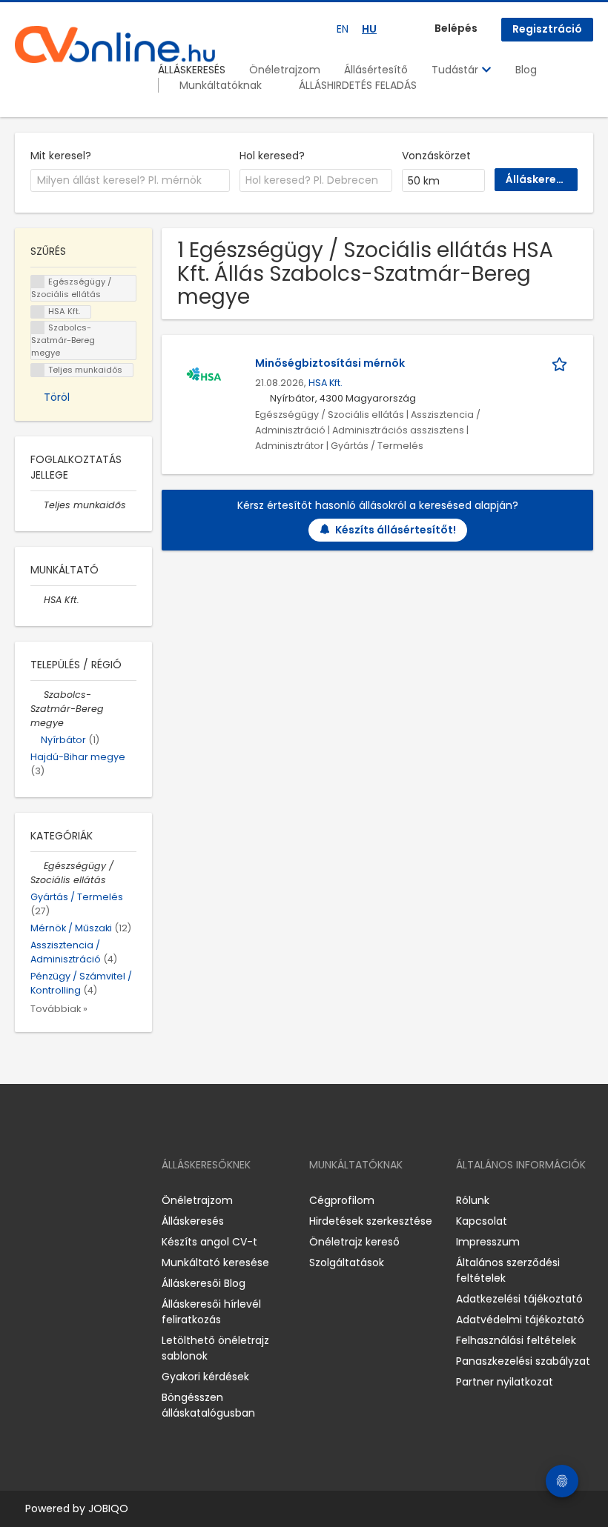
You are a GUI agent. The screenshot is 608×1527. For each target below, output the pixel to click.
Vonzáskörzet (436, 155)
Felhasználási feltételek (516, 1340)
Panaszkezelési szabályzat (523, 1361)
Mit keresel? (60, 155)
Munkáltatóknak (220, 85)
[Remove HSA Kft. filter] (37, 599)
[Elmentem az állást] (562, 363)
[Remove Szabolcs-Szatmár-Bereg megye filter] (37, 694)
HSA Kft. (325, 382)
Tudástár (456, 69)
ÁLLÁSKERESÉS (191, 69)
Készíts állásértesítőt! (395, 529)
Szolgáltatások (346, 1262)
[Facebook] (25, 1199)
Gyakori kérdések (205, 1376)
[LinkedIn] (74, 1199)
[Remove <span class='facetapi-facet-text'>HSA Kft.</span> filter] (37, 312)
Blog (526, 69)
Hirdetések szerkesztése (370, 1221)
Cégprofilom (341, 1200)
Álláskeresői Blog (203, 1283)
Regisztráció (547, 28)
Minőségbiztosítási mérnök (330, 363)
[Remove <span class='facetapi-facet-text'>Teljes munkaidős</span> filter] (37, 370)
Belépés (456, 28)
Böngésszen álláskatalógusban (208, 1405)
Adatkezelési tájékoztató (519, 1298)
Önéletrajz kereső (354, 1241)
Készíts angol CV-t (209, 1241)
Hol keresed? (272, 155)
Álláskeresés (193, 1221)
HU (369, 28)
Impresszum (488, 1241)
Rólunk (472, 1200)
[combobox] (130, 181)
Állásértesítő (376, 69)
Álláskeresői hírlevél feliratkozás (211, 1312)
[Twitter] (96, 1199)
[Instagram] (50, 1199)
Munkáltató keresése (215, 1262)
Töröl (57, 397)
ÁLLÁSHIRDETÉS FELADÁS (358, 85)
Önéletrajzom (284, 69)
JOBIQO (108, 1508)
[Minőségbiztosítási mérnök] (204, 375)
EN (342, 28)
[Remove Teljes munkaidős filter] (37, 505)
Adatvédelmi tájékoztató (520, 1319)
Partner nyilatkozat (504, 1381)
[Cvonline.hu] (115, 44)
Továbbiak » (58, 1008)
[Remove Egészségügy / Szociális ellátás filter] (37, 865)
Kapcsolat (481, 1221)
